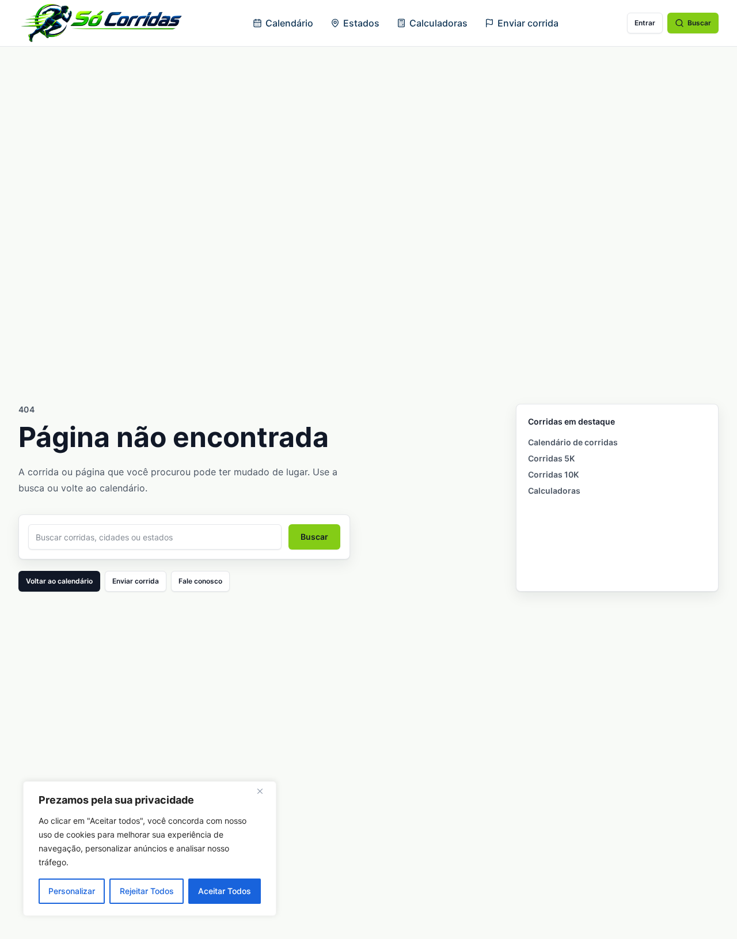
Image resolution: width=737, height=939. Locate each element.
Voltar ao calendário (59, 581)
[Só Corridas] (101, 23)
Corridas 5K (551, 458)
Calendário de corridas (573, 442)
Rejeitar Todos (147, 891)
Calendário (289, 23)
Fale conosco (200, 581)
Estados (361, 23)
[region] (149, 848)
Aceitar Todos (224, 891)
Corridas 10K (553, 474)
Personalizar (71, 891)
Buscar (699, 22)
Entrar (645, 22)
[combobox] (155, 537)
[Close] (264, 791)
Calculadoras (438, 23)
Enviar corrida (528, 23)
